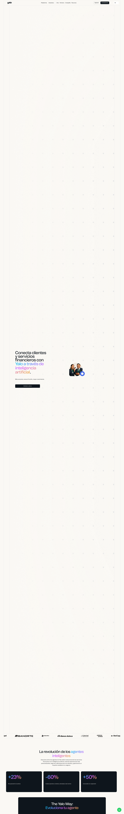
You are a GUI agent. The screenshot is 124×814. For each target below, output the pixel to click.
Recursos (74, 2)
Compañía (68, 2)
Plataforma (44, 2)
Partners (62, 2)
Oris (58, 2)
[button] (51, 3)
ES (115, 2)
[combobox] (116, 3)
